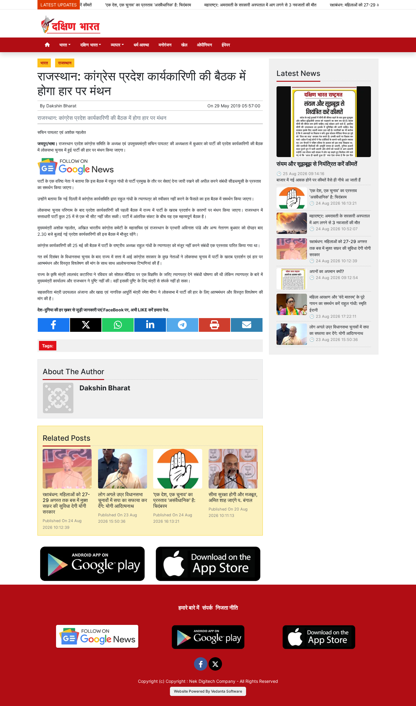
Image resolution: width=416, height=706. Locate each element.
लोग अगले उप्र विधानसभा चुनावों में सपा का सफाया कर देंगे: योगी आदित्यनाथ (122, 500)
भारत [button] (63, 44)
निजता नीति (227, 607)
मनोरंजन (165, 44)
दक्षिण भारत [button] (89, 44)
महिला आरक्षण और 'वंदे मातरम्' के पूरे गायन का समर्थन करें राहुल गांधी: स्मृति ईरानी (337, 303)
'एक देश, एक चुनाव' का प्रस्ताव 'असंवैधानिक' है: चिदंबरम (133, 4)
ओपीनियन (204, 44)
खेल (184, 44)
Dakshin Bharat (61, 105)
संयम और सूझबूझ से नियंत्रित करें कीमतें (317, 163)
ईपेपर (226, 44)
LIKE (142, 309)
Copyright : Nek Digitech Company (200, 681)
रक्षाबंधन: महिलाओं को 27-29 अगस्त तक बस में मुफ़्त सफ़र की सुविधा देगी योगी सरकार (66, 503)
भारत (44, 63)
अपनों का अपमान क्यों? (326, 271)
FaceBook (113, 309)
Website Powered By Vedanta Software (208, 691)
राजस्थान (64, 63)
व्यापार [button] (115, 44)
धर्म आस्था (141, 44)
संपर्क (207, 607)
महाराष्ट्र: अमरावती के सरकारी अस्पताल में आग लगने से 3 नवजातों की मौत (245, 4)
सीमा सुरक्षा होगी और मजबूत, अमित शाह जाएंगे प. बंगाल (233, 497)
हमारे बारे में (188, 607)
